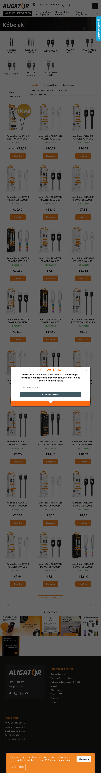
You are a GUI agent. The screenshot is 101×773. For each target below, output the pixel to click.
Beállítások (18, 766)
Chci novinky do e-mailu (50, 394)
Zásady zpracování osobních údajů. (57, 400)
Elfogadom (84, 759)
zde (70, 760)
